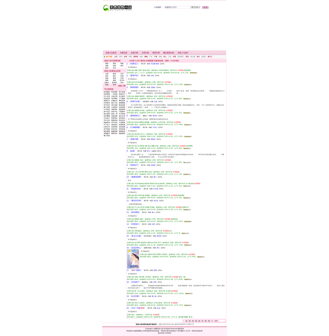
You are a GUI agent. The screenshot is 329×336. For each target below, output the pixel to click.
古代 (114, 68)
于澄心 (155, 127)
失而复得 (107, 103)
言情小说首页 (111, 53)
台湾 (122, 74)
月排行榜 (145, 53)
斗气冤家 (122, 98)
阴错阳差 (122, 131)
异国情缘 (122, 125)
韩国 (106, 85)
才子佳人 (107, 125)
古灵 (115, 56)
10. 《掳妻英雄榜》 (134, 177)
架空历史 (114, 129)
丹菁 (154, 282)
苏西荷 (153, 165)
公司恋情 (107, 109)
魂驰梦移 (122, 133)
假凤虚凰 (107, 131)
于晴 (155, 56)
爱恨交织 (114, 133)
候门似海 (122, 92)
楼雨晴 (135, 56)
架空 (106, 68)
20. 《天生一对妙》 (136, 308)
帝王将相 (122, 114)
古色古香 (114, 96)
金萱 (125, 56)
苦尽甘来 (107, 105)
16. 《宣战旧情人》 (134, 248)
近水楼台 (122, 96)
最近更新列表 (168, 53)
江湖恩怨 (114, 107)
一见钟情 (114, 94)
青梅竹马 (122, 94)
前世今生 (114, 111)
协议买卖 (122, 120)
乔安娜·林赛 (155, 64)
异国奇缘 (122, 129)
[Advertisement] (164, 31)
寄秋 (120, 56)
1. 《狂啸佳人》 (133, 64)
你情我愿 (122, 127)
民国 (114, 66)
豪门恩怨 (107, 136)
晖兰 (148, 151)
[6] (199, 321)
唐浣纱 (155, 116)
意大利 (122, 80)
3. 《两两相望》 (133, 87)
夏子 (155, 177)
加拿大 (106, 82)
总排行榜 (134, 53)
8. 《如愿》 (131, 151)
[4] (193, 321)
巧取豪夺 (122, 111)
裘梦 (141, 56)
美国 (106, 78)
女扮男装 (114, 127)
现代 (122, 66)
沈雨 (153, 224)
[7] (202, 321)
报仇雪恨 (107, 114)
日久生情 (107, 96)
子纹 (169, 56)
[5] (196, 321)
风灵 (158, 308)
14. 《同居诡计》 (134, 224)
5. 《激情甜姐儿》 (134, 116)
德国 (114, 80)
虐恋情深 (114, 125)
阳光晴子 (181, 56)
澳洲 (106, 80)
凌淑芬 (203, 56)
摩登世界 (122, 101)
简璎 (130, 56)
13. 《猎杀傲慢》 (134, 212)
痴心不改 (114, 103)
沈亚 (155, 101)
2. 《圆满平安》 (133, 75)
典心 (165, 56)
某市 (106, 76)
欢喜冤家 (107, 92)
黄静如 (153, 139)
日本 (122, 82)
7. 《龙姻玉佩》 (133, 139)
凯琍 (187, 56)
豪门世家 (107, 107)
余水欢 (156, 201)
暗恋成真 (122, 105)
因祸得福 (114, 120)
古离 (152, 75)
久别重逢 (122, 122)
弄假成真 (122, 107)
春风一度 (114, 114)
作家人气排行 (183, 53)
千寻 (150, 56)
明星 (174, 56)
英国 (114, 78)
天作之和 (107, 120)
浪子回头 (114, 122)
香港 (114, 74)
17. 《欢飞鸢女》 (134, 270)
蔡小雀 (154, 296)
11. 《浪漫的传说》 (134, 189)
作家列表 (123, 53)
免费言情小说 (158, 329)
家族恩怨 (107, 122)
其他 (114, 85)
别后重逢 (107, 94)
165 (216, 321)
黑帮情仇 (114, 118)
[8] (206, 321)
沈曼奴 (153, 87)
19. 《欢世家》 (134, 296)
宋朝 (114, 63)
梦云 (158, 248)
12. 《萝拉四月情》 (134, 200)
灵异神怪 (114, 98)
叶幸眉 (155, 189)
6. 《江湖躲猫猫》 (134, 127)
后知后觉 (107, 98)
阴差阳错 (122, 109)
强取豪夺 (107, 133)
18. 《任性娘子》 (134, 282)
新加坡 (114, 82)
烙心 (153, 212)
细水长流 (122, 116)
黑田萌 (159, 236)
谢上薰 (192, 56)
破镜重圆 (122, 103)
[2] (186, 321)
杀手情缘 (107, 129)
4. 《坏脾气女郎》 (134, 101)
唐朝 (106, 63)
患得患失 (122, 118)
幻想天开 (107, 127)
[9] (209, 321)
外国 (122, 76)
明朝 (122, 63)
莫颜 (160, 56)
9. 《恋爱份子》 (133, 165)
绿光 (198, 56)
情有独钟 (114, 92)
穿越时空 (114, 101)
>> (212, 321)
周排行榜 (156, 53)
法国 (122, 78)
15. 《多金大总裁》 (134, 236)
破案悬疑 (114, 131)
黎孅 (146, 56)
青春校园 (114, 116)
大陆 (106, 74)
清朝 (106, 66)
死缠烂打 (107, 101)
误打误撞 (114, 105)
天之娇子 (107, 118)
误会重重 (107, 116)
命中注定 (107, 111)
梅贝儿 (210, 56)
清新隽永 (114, 109)
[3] (189, 321)
